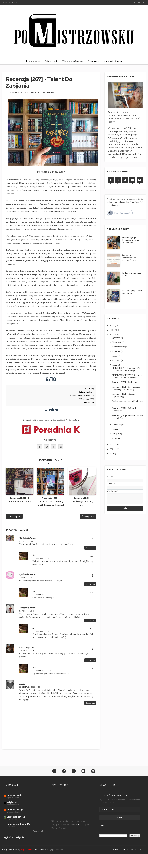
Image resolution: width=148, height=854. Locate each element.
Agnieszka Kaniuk (27, 574)
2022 (112, 444)
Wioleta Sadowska (27, 538)
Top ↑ (141, 849)
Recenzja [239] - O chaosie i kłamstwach (20, 500)
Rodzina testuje (15, 809)
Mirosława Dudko (27, 607)
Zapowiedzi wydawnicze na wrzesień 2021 (129, 258)
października (118, 346)
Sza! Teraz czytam (16, 816)
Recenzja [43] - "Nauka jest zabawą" (132, 292)
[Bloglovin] (140, 180)
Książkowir (12, 802)
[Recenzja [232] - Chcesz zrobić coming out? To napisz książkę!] (51, 481)
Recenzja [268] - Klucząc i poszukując (124, 395)
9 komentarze (48, 92)
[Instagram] (118, 180)
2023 (112, 334)
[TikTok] (125, 180)
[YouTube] (132, 180)
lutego (115, 433)
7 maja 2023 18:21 (26, 650)
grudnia (116, 337)
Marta (22, 684)
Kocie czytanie (14, 795)
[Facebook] (111, 180)
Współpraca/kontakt (72, 61)
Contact (14, 2)
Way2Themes (26, 849)
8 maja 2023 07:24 (43, 558)
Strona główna (33, 61)
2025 (112, 325)
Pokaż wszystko (38, 831)
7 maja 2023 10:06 (26, 541)
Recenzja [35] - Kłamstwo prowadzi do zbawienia (131, 240)
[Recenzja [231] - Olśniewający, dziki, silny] (82, 481)
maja (114, 365)
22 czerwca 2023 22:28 (29, 687)
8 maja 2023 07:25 (43, 671)
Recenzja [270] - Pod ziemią (125, 382)
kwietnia (116, 424)
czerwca (116, 360)
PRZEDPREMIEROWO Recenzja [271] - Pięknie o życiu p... (127, 376)
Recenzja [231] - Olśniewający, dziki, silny (82, 501)
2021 (112, 449)
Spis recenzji (51, 61)
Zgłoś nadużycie (14, 837)
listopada (117, 342)
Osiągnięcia (93, 61)
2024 (112, 330)
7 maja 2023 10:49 (26, 611)
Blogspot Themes (55, 849)
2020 (112, 453)
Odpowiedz (90, 548)
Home (115, 849)
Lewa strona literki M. (18, 824)
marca (115, 429)
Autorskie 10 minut (113, 61)
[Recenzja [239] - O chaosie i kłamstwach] (19, 481)
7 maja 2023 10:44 (26, 577)
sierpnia (116, 351)
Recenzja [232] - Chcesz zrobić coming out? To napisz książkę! (51, 501)
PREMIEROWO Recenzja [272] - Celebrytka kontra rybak (127, 369)
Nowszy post (14, 516)
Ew (25, 92)
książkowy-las (26, 647)
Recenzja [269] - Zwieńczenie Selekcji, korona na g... (126, 388)
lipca (115, 356)
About (5, 2)
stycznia (116, 438)
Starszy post (88, 516)
